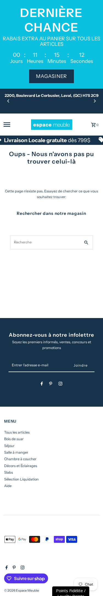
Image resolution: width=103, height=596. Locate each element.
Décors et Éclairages (20, 466)
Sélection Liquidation (21, 479)
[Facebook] (42, 384)
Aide (8, 486)
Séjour (9, 446)
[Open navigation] (15, 124)
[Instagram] (60, 384)
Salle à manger (16, 452)
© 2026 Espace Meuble (21, 590)
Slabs (8, 472)
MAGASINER (51, 76)
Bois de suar (14, 439)
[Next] (94, 101)
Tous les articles (17, 432)
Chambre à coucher (20, 459)
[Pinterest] (50, 384)
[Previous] (8, 101)
